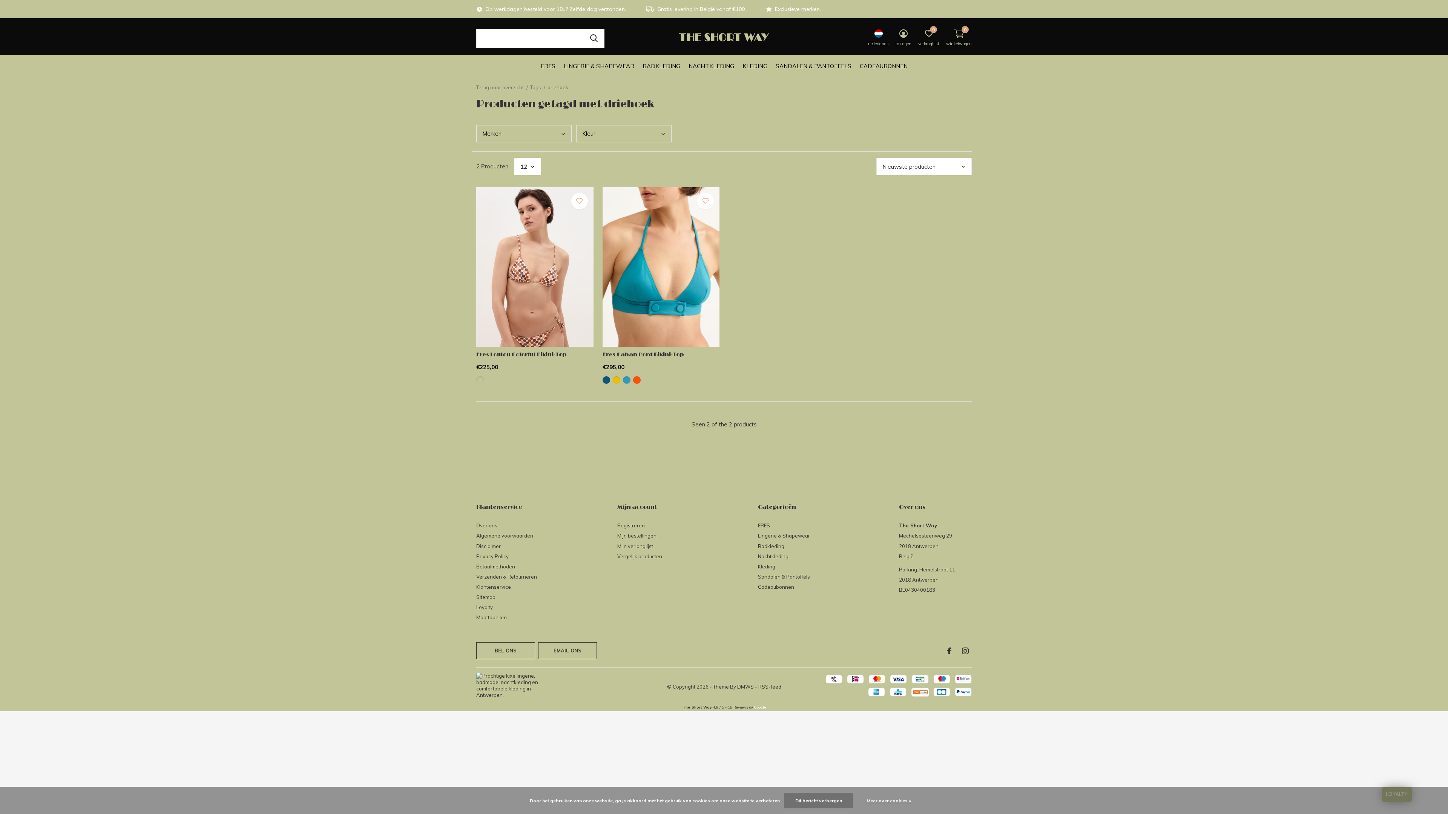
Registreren (631, 525)
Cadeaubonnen (884, 66)
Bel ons (506, 651)
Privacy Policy (492, 556)
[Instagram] (965, 651)
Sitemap (485, 597)
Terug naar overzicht (500, 87)
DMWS (745, 687)
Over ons (486, 525)
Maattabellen (491, 617)
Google (760, 707)
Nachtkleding (711, 66)
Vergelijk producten (639, 556)
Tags (535, 87)
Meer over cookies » (889, 800)
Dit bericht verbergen (818, 800)
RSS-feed (769, 687)
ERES (548, 66)
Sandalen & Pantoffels (813, 66)
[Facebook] (949, 651)
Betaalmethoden (495, 567)
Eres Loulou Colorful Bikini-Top (521, 354)
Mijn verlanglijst (635, 546)
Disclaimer (488, 546)
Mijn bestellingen (637, 536)
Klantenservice (493, 587)
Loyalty (484, 607)
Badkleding (661, 66)
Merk (492, 133)
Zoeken (593, 38)
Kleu (588, 133)
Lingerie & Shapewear (599, 66)
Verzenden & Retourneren (506, 577)
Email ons (568, 651)
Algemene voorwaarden (504, 536)
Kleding (754, 66)
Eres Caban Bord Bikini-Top (643, 354)
